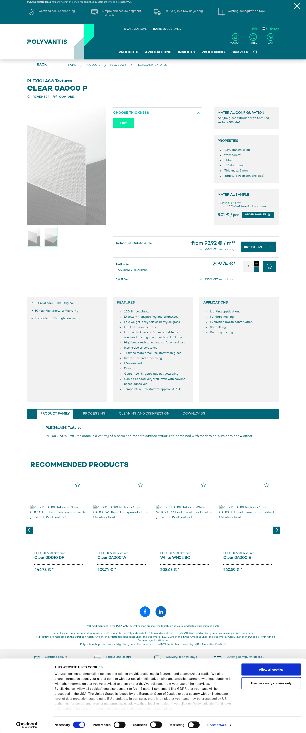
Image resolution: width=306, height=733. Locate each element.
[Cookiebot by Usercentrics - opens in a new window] (27, 725)
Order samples (256, 214)
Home (72, 65)
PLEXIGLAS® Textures (112, 553)
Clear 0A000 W (111, 558)
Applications (158, 52)
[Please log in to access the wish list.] (77, 484)
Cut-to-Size (254, 247)
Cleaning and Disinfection (144, 414)
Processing (213, 52)
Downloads (194, 414)
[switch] (120, 725)
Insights (186, 52)
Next (276, 530)
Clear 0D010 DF (49, 558)
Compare (66, 97)
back (42, 65)
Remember (41, 97)
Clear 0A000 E (237, 558)
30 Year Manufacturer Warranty (56, 310)
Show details (216, 725)
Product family (55, 414)
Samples (239, 52)
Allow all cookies (271, 669)
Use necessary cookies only (271, 683)
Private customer (135, 29)
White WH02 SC (175, 558)
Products (128, 52)
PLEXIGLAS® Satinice (49, 553)
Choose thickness (131, 113)
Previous (29, 530)
